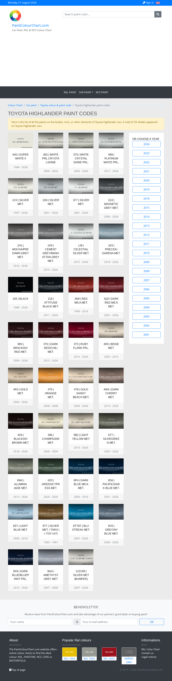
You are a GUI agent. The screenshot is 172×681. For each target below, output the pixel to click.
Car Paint (85, 92)
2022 (146, 162)
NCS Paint (102, 92)
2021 (146, 171)
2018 (146, 198)
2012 (146, 235)
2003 (146, 316)
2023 (146, 153)
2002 (146, 325)
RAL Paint (70, 92)
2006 (146, 289)
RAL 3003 (109, 658)
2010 (146, 253)
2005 (146, 298)
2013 (146, 226)
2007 (146, 280)
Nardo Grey (128, 660)
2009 (146, 262)
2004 (146, 307)
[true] (157, 14)
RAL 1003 (69, 658)
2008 (146, 271)
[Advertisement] (86, 61)
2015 (146, 207)
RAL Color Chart (150, 649)
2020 (146, 180)
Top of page (18, 669)
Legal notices (148, 656)
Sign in (149, 2)
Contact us (147, 653)
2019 (146, 189)
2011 (146, 244)
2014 (146, 217)
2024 (146, 144)
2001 (146, 334)
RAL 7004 (89, 658)
